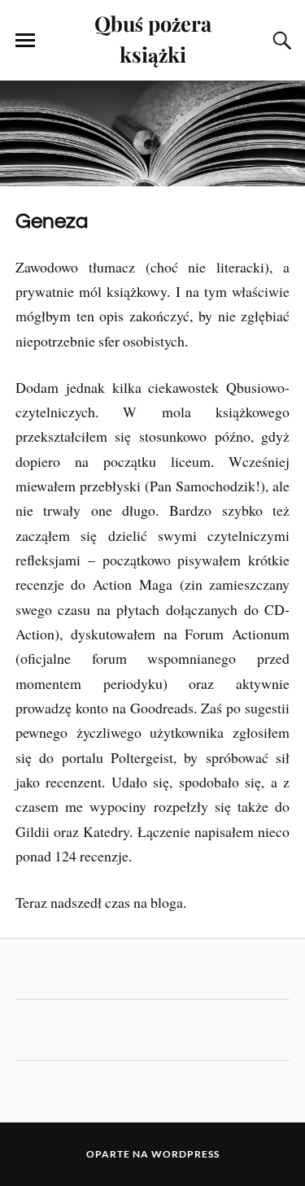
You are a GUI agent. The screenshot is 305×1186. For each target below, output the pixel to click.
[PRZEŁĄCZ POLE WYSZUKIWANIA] (280, 41)
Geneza (51, 221)
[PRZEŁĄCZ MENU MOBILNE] (25, 41)
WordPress (185, 1154)
